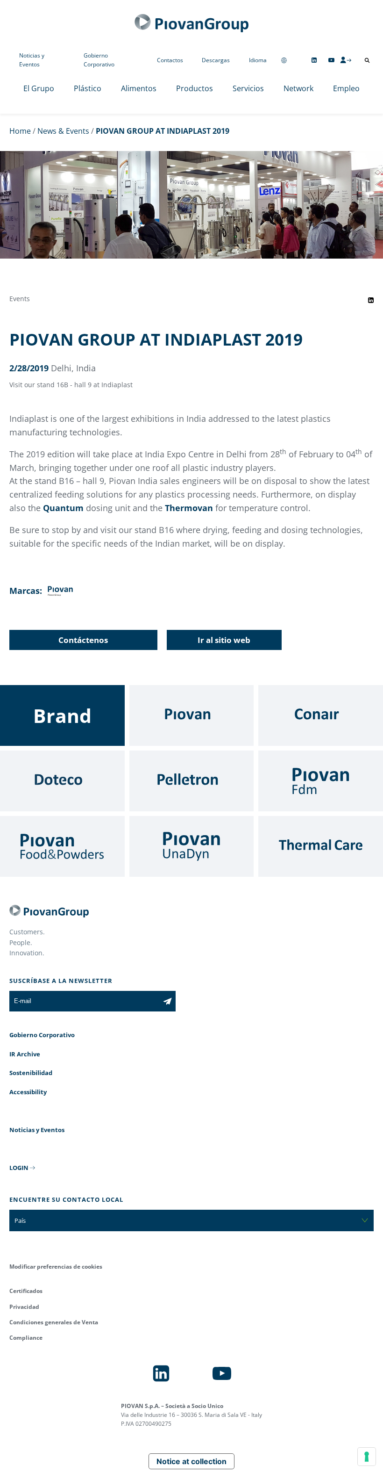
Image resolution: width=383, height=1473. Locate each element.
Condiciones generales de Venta (53, 1322)
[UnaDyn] (191, 846)
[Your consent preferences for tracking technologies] (367, 1457)
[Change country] (284, 60)
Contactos (170, 60)
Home (20, 131)
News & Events (63, 131)
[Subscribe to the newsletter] (167, 1001)
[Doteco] (62, 781)
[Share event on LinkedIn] (371, 300)
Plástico (87, 88)
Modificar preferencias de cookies (55, 1267)
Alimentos (138, 88)
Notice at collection (191, 1461)
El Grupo (38, 88)
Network (298, 88)
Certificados (26, 1291)
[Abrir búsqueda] (367, 60)
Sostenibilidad (30, 1073)
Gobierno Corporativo (99, 59)
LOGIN (18, 1167)
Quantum (64, 507)
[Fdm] (320, 781)
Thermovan (189, 507)
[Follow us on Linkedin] (314, 60)
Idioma (258, 60)
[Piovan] (191, 715)
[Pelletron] (191, 781)
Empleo (346, 88)
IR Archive (24, 1054)
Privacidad (24, 1307)
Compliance (26, 1338)
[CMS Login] (345, 59)
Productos (194, 88)
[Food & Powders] (62, 846)
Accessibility (28, 1092)
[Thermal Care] (320, 846)
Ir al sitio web (224, 640)
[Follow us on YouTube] (331, 60)
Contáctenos (83, 640)
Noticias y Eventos (31, 59)
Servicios (248, 88)
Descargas (216, 60)
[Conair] (320, 715)
